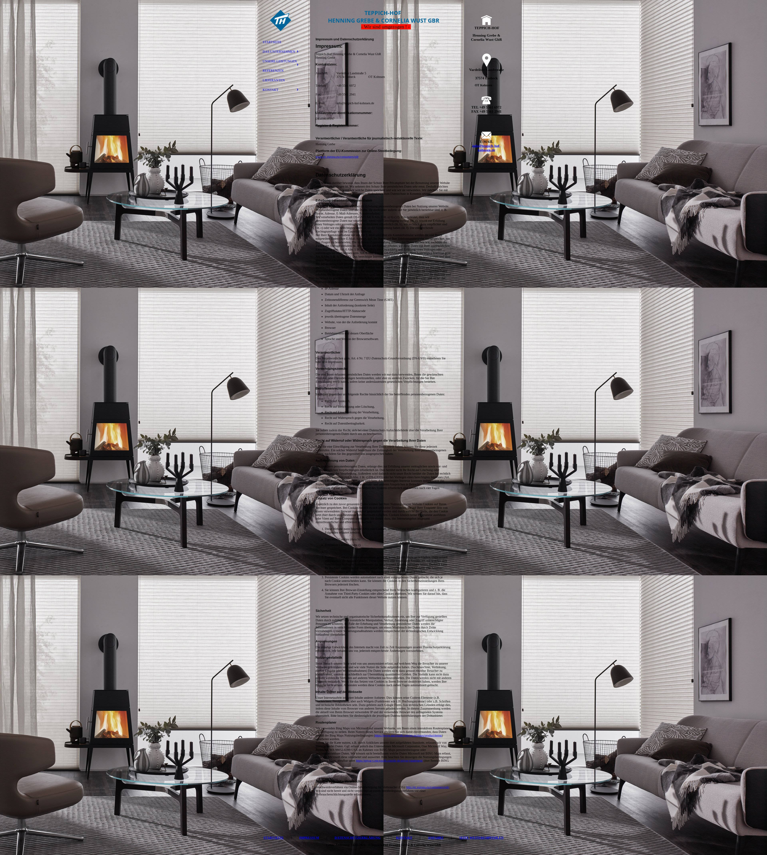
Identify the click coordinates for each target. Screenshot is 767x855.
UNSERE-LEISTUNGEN (280, 61)
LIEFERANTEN (274, 80)
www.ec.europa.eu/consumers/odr (337, 156)
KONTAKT (270, 89)
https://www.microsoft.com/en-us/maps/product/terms (408, 735)
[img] (281, 20)
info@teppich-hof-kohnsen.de (486, 148)
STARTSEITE (272, 42)
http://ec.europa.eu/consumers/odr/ (427, 787)
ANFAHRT (436, 837)
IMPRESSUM (309, 837)
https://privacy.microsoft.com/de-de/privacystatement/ (389, 760)
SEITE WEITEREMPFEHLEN (481, 837)
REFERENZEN (273, 70)
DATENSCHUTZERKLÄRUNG (358, 837)
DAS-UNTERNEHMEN (279, 51)
